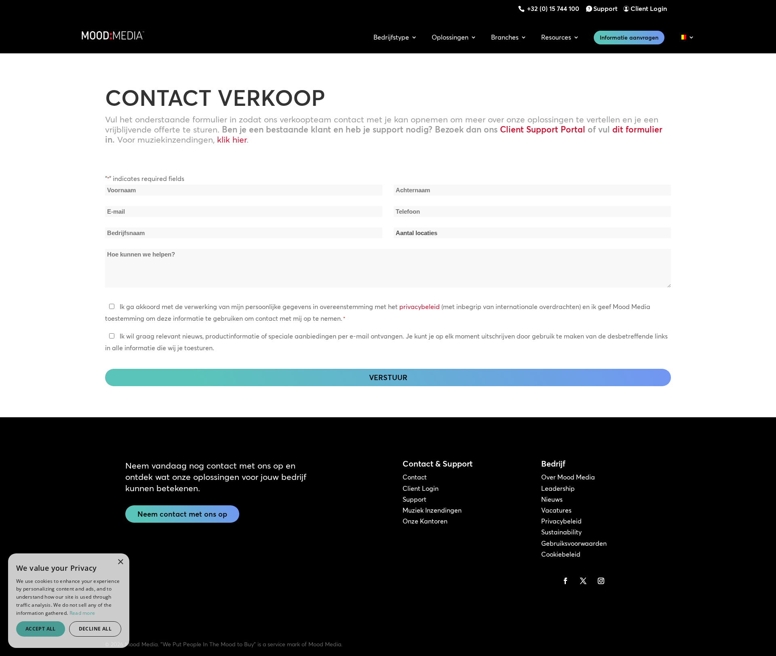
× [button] (120, 562)
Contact (415, 477)
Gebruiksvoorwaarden (574, 543)
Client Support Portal (542, 129)
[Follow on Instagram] (601, 580)
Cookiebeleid (560, 554)
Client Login (648, 8)
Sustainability (561, 532)
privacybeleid (419, 307)
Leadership (558, 488)
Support (605, 8)
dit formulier (637, 129)
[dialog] (68, 600)
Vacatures (556, 510)
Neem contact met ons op (182, 514)
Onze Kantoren (425, 521)
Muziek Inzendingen (432, 510)
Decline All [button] (95, 628)
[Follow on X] (583, 580)
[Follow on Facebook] (565, 580)
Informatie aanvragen (629, 37)
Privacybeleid (561, 521)
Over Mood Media (568, 477)
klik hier (232, 139)
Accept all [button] (40, 628)
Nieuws (552, 499)
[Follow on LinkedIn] (547, 580)
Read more (82, 613)
